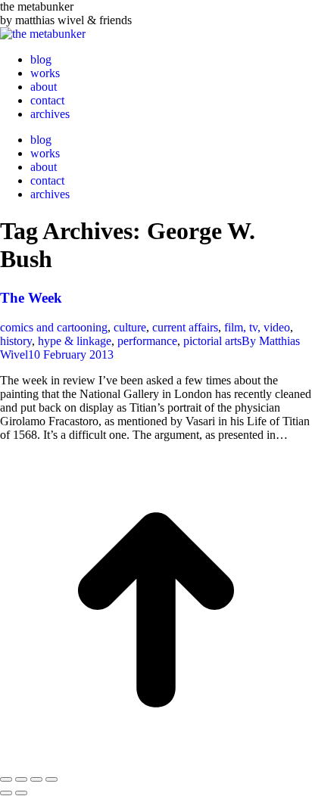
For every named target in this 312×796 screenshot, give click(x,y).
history (16, 340)
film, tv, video (257, 327)
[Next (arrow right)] (21, 793)
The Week (31, 298)
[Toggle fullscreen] (36, 779)
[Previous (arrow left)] (6, 793)
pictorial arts (212, 340)
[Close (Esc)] (6, 779)
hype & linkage (74, 340)
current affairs (185, 327)
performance (147, 340)
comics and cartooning (54, 327)
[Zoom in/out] (51, 779)
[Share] (21, 779)
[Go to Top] (156, 761)
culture (130, 327)
